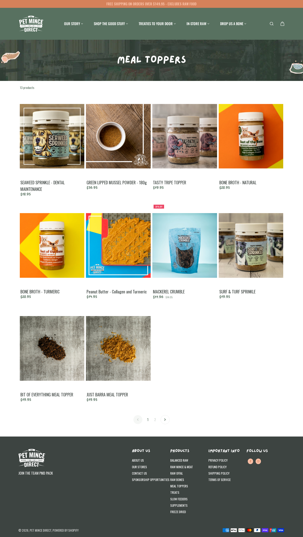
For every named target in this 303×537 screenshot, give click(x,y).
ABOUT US (141, 451)
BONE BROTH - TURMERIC (40, 291)
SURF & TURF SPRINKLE (237, 291)
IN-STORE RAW (196, 23)
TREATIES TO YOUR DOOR (156, 23)
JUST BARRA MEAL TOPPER (107, 394)
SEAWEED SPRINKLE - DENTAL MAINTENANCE (42, 185)
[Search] (272, 24)
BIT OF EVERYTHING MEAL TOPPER (46, 394)
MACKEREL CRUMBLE (169, 291)
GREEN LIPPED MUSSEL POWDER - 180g (117, 182)
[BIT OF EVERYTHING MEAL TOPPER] (52, 348)
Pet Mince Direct (40, 530)
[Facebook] (250, 461)
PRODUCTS (179, 451)
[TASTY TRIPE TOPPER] (184, 136)
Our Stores (139, 467)
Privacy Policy (218, 460)
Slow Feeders (179, 499)
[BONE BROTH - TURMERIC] (52, 245)
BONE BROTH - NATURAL (237, 182)
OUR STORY (72, 23)
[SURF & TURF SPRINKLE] (251, 245)
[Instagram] (258, 461)
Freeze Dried (178, 511)
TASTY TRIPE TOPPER (169, 182)
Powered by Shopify (66, 530)
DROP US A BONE (231, 23)
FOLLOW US (257, 451)
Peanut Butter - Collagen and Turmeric (117, 291)
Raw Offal (176, 473)
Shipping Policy (218, 473)
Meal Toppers (179, 486)
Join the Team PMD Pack (35, 473)
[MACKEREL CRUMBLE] (184, 245)
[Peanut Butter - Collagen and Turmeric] (118, 245)
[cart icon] (282, 24)
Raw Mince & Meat (181, 467)
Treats (174, 492)
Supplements (179, 505)
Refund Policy (217, 467)
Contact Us (139, 473)
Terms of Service (219, 479)
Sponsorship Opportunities (150, 479)
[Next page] (165, 419)
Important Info (224, 451)
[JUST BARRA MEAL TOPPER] (118, 348)
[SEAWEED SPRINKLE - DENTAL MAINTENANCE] (52, 136)
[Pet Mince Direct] (31, 24)
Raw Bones (177, 479)
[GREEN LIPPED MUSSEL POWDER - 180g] (118, 136)
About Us (138, 460)
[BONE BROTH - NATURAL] (251, 136)
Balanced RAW (179, 460)
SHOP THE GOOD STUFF (109, 23)
